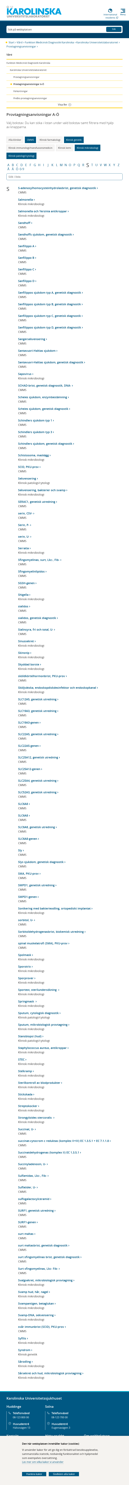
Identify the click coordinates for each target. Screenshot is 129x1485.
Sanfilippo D (26, 281)
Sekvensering (27, 478)
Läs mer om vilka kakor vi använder (43, 1462)
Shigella (23, 595)
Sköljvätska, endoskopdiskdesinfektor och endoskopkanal (57, 688)
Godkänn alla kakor (64, 1474)
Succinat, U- (26, 1129)
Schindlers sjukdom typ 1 (35, 420)
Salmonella (25, 199)
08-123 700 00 (59, 1417)
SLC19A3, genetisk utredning (37, 711)
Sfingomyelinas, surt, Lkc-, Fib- (38, 560)
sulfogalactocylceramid (33, 1199)
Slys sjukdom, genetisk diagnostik (41, 862)
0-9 (22, 169)
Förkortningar (20, 91)
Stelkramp (25, 1071)
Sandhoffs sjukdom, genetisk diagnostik (45, 234)
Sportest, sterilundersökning (37, 990)
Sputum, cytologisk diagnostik (38, 1013)
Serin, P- (23, 525)
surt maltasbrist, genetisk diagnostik (42, 1245)
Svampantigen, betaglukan (36, 1303)
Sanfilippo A (26, 246)
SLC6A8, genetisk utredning (36, 827)
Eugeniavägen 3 (61, 1427)
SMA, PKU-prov (28, 873)
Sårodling (24, 1361)
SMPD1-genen (27, 897)
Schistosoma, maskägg (33, 455)
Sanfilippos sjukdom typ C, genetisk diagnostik (49, 316)
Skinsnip (23, 653)
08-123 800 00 (21, 1417)
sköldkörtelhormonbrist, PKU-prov (41, 676)
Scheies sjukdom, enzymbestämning (42, 397)
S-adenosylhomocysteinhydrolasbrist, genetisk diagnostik (57, 188)
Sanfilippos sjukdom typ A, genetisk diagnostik (49, 292)
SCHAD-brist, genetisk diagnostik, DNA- (44, 385)
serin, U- (23, 536)
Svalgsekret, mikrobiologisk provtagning (45, 1280)
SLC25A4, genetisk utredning (37, 780)
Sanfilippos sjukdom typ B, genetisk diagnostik (49, 304)
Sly (20, 850)
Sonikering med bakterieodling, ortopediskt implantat (54, 908)
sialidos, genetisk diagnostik (37, 618)
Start (11, 42)
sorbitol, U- (25, 920)
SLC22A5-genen (28, 746)
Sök (114, 28)
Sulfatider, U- (27, 1187)
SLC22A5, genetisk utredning (37, 734)
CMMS (30, 139)
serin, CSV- (25, 513)
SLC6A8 (23, 804)
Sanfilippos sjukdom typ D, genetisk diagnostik (49, 327)
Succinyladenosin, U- (32, 1164)
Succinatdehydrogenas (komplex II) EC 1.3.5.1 (48, 1152)
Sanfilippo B (26, 258)
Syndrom (24, 1350)
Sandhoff (24, 223)
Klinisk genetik (74, 139)
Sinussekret (26, 641)
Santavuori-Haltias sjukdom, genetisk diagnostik (50, 362)
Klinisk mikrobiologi (87, 147)
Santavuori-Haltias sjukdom (37, 351)
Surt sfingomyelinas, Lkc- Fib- (38, 1269)
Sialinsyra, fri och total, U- (35, 629)
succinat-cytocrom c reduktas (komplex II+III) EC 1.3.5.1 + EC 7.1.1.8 (63, 1141)
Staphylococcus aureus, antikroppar (42, 1048)
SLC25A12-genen (29, 769)
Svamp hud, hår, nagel (33, 1292)
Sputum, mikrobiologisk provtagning (42, 1024)
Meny (123, 14)
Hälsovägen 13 (21, 1427)
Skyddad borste (28, 664)
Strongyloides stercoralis (35, 1117)
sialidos (23, 606)
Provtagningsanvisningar (21, 46)
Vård (19, 42)
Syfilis (22, 1338)
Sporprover (26, 978)
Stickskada (25, 1094)
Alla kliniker (14, 139)
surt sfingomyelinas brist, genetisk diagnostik (49, 1257)
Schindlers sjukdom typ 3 (35, 432)
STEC (21, 1059)
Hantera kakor (34, 1474)
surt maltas (26, 1234)
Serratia (23, 548)
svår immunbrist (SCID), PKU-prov (41, 1327)
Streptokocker (27, 1106)
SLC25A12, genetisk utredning (38, 757)
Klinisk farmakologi (50, 139)
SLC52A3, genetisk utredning (37, 792)
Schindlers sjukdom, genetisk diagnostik (45, 443)
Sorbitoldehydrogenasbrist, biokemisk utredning (51, 932)
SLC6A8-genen (27, 839)
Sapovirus (24, 374)
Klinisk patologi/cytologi (21, 155)
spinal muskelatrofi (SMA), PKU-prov (42, 943)
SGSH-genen (26, 583)
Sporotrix (24, 966)
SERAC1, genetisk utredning (36, 502)
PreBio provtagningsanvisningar (30, 98)
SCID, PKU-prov (28, 467)
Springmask (26, 1001)
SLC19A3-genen (28, 722)
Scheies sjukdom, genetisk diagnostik (43, 409)
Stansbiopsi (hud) (30, 1036)
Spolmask (24, 955)
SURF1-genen (27, 1222)
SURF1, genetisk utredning (36, 1210)
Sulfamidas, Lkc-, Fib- (32, 1176)
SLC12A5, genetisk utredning (37, 699)
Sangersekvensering (31, 339)
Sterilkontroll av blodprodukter (39, 1083)
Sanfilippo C (26, 269)
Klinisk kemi (64, 147)
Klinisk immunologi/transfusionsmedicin (30, 147)
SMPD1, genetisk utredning (36, 885)
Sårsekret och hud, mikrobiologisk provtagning (49, 1373)
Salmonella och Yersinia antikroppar (42, 211)
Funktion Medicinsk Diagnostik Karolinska (49, 42)
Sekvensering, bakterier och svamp (41, 490)
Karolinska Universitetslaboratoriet (97, 42)
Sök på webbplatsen (20, 29)
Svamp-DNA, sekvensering (36, 1315)
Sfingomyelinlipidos (31, 571)
